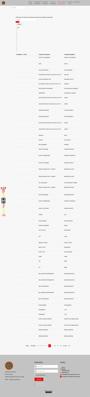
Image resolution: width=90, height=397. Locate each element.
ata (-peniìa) (19, 329)
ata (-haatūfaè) (19, 286)
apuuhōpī (18, 135)
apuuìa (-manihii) (20, 162)
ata (17, 256)
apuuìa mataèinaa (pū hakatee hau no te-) (26, 176)
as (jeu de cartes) (20, 252)
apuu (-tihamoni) (20, 97)
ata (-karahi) (19, 309)
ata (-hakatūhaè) (20, 298)
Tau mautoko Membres (45, 2)
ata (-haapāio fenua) (21, 273)
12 (60, 345)
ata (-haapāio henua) (21, 280)
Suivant (65, 345)
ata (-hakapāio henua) (21, 292)
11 (57, 345)
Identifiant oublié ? (40, 383)
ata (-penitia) (19, 336)
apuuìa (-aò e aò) (20, 149)
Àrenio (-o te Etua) (20, 242)
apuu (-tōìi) (19, 110)
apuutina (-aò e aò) (20, 194)
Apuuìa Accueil (30, 2)
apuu (17, 70)
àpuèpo (18, 63)
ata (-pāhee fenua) (20, 319)
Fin (69, 345)
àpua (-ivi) (18, 57)
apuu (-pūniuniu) (20, 93)
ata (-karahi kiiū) (20, 305)
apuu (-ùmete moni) (21, 122)
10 (54, 345)
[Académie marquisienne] (3, 2)
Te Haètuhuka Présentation (37, 2)
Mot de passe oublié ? (41, 385)
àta (17, 261)
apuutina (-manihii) (20, 208)
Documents (77, 2)
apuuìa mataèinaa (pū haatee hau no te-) (26, 169)
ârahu (17, 214)
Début (27, 345)
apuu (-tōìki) (19, 116)
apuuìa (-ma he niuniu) (21, 155)
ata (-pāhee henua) (20, 325)
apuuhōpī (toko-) (20, 144)
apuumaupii (19, 182)
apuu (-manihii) (19, 88)
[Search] (17, 22)
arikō (17, 247)
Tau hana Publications (53, 2)
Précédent (33, 345)
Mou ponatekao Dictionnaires (62, 2)
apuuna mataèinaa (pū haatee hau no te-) (26, 187)
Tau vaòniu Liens (70, 2)
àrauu (17, 230)
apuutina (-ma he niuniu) (22, 201)
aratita (17, 225)
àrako (17, 221)
